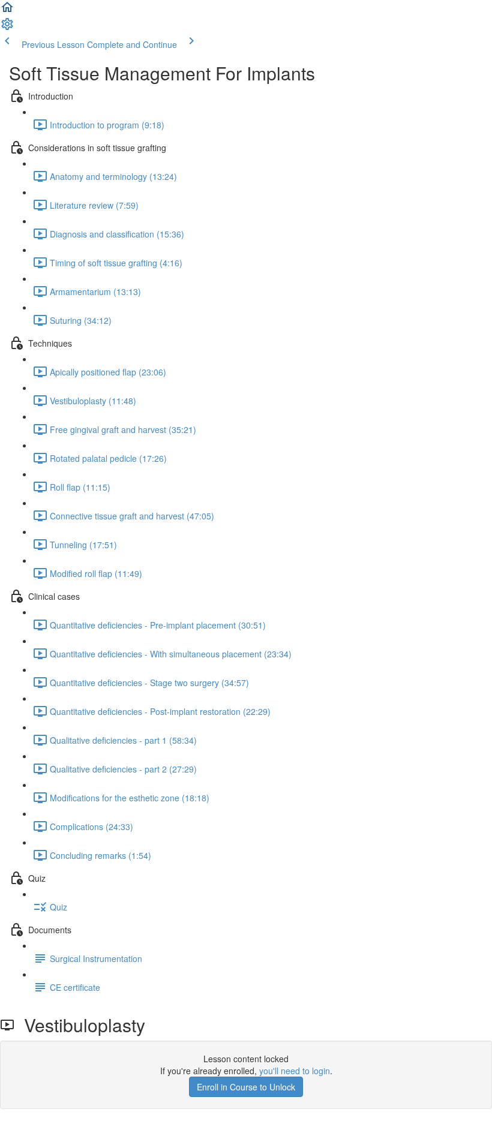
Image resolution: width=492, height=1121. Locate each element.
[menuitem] (7, 28)
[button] (7, 11)
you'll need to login (294, 1071)
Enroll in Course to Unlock (246, 1087)
